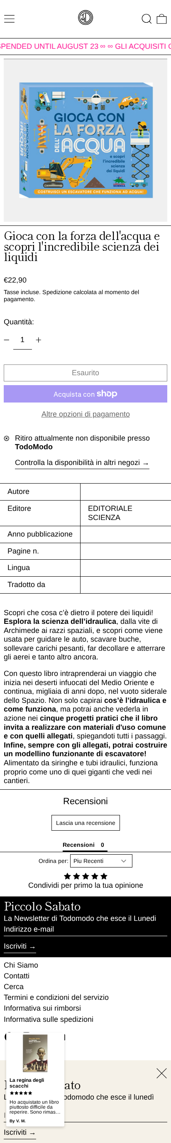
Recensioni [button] (79, 844)
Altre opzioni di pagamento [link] (86, 414)
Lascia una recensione (85, 823)
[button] (146, 19)
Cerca (14, 986)
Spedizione (57, 292)
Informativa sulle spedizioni (48, 1019)
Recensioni (85, 801)
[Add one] (38, 340)
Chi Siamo (21, 965)
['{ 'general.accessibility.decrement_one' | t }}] (6, 340)
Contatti (16, 976)
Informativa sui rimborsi (42, 1008)
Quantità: (19, 322)
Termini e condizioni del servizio (56, 997)
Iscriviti (15, 946)
